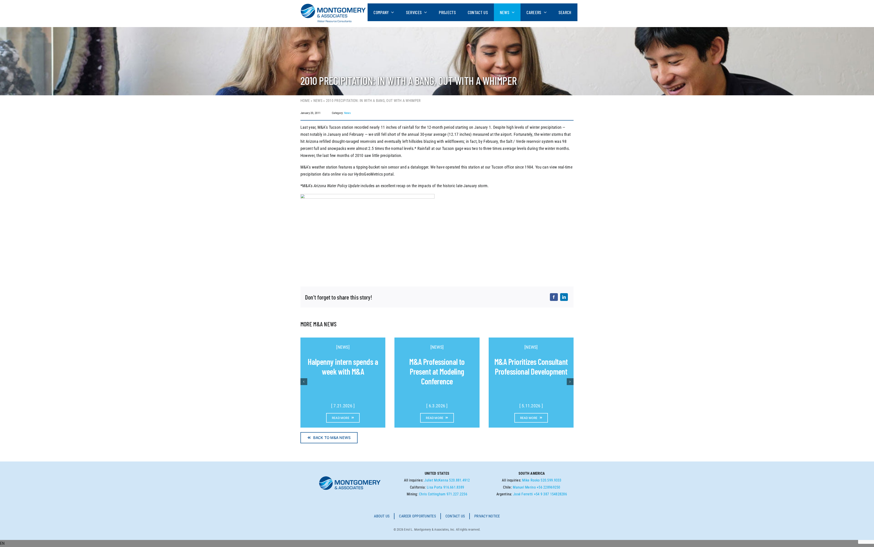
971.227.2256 (457, 494)
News (317, 100)
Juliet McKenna (436, 480)
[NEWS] (343, 347)
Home (305, 100)
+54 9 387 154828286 (550, 494)
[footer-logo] (349, 477)
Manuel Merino (524, 487)
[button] (437, 543)
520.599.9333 (551, 480)
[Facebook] (554, 297)
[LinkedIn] (564, 297)
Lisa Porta (434, 487)
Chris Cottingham (432, 494)
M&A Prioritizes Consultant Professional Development (531, 366)
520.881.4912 (459, 480)
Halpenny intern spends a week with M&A (343, 366)
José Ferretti (523, 494)
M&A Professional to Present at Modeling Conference (437, 371)
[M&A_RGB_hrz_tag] (333, 5)
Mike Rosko (531, 480)
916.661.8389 (453, 487)
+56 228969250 (548, 487)
